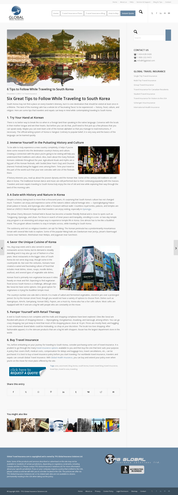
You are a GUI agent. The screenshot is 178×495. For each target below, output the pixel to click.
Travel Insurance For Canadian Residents (151, 89)
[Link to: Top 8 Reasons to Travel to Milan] (84, 425)
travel (91, 366)
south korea (83, 366)
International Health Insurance (147, 107)
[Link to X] (152, 13)
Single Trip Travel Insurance (145, 76)
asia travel (63, 366)
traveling (73, 369)
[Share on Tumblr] (76, 392)
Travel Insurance (30, 94)
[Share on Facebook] (13, 392)
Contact (168, 2)
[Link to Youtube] (169, 13)
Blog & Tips (157, 2)
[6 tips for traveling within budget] (2, 247)
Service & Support (143, 2)
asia (56, 366)
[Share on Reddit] (101, 392)
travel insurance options (47, 348)
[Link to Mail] (165, 13)
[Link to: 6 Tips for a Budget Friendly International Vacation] (98, 425)
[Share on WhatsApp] (38, 392)
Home (115, 2)
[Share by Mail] (113, 392)
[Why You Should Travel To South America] (176, 247)
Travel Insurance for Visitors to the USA (150, 98)
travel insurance (111, 366)
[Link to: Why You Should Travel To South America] (112, 425)
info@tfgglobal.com (146, 60)
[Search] (140, 13)
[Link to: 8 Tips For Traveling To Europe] (28, 425)
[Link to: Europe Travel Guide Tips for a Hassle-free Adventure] (14, 425)
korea (75, 366)
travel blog (99, 366)
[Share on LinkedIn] (63, 392)
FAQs (132, 2)
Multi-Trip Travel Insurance (145, 80)
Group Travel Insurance (144, 85)
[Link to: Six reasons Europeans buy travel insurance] (42, 425)
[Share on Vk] (88, 392)
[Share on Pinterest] (51, 392)
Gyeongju (86, 209)
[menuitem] (115, 2)
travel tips (54, 369)
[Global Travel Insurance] (16, 13)
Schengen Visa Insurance (144, 103)
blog (70, 366)
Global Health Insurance (61, 357)
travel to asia (64, 369)
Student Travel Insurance (144, 94)
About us (123, 2)
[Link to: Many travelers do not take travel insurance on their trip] (70, 425)
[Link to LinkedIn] (161, 13)
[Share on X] (26, 392)
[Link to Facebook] (156, 13)
